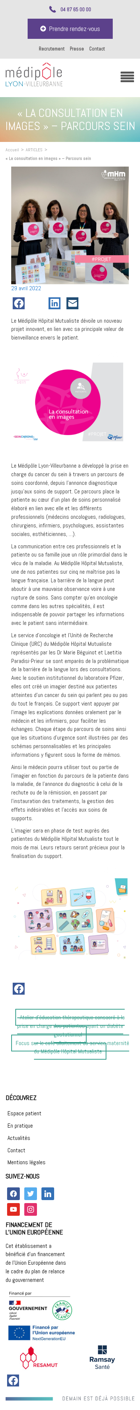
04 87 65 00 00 (75, 9)
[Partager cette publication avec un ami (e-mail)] (73, 303)
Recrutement (52, 49)
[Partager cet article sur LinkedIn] (56, 303)
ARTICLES (34, 150)
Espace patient (24, 1113)
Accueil (12, 150)
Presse (77, 49)
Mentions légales (26, 1162)
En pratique (20, 1125)
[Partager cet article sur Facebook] (20, 303)
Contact (97, 49)
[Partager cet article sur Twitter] (38, 303)
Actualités (18, 1138)
